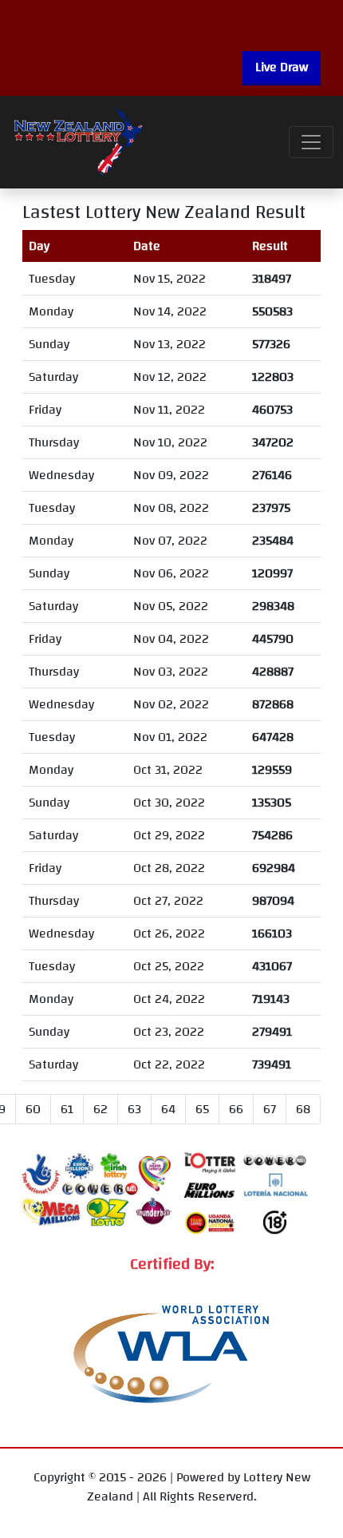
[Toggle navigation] (311, 142)
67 (269, 1109)
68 (303, 1109)
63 (134, 1109)
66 (236, 1109)
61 (67, 1109)
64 (168, 1109)
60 (33, 1109)
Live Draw (281, 67)
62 (100, 1109)
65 (202, 1109)
